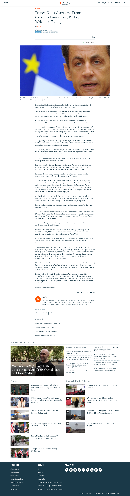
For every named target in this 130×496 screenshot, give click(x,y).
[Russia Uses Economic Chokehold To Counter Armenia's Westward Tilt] (20, 440)
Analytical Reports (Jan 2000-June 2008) (50, 489)
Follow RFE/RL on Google (105, 3)
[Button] (92, 37)
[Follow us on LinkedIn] (91, 470)
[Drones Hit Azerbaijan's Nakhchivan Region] (75, 427)
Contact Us (14, 489)
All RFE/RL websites (120, 3)
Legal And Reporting (17, 482)
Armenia (38, 9)
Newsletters (41, 476)
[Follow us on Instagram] (75, 470)
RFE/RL (39, 26)
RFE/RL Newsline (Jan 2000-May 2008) (50, 486)
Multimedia (41, 479)
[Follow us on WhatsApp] (96, 470)
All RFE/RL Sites (15, 486)
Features (40, 472)
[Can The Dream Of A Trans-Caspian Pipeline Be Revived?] (20, 415)
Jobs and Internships (17, 479)
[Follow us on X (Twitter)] (83, 470)
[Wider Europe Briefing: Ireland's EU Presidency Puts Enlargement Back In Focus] (20, 389)
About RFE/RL (15, 469)
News (39, 469)
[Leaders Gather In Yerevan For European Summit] (75, 389)
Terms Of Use (15, 476)
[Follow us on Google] (79, 470)
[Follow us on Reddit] (71, 470)
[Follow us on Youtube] (66, 470)
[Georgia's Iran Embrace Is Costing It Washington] (20, 453)
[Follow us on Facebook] (87, 470)
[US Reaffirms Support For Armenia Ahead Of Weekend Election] (20, 427)
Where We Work (16, 472)
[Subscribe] (100, 470)
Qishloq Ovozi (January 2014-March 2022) (50, 482)
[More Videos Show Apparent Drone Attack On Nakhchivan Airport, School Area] (75, 415)
